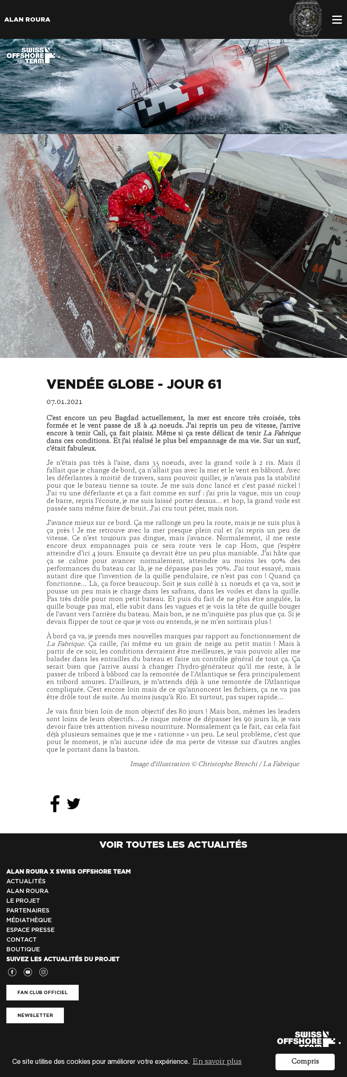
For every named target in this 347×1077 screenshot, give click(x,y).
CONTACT (21, 939)
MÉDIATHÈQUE (29, 920)
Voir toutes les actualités (173, 844)
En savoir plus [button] (217, 1062)
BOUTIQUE (23, 949)
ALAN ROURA (27, 890)
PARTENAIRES (28, 910)
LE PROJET (23, 900)
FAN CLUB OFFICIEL (42, 992)
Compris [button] (305, 1061)
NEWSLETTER (35, 1015)
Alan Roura (27, 19)
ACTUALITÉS (26, 881)
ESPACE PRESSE (30, 929)
